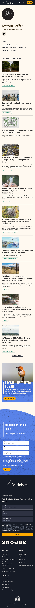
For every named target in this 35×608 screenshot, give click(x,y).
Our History (5, 557)
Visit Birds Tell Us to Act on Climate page (17, 382)
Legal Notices (9, 606)
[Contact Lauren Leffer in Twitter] (4, 34)
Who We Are (5, 554)
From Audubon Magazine (10, 258)
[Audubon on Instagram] (3, 542)
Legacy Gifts (5, 587)
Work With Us (23, 554)
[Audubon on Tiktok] (20, 542)
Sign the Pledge (9, 398)
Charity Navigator (17, 597)
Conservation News (8, 85)
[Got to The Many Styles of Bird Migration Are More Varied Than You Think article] (17, 249)
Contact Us (22, 562)
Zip (5, 446)
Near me (20, 2)
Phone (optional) (8, 452)
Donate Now (5, 584)
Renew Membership (7, 590)
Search (23, 2)
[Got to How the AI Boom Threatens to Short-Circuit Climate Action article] (17, 130)
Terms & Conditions (17, 465)
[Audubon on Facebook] (7, 542)
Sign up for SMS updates (26, 565)
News (4, 140)
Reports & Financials (8, 568)
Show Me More (16, 355)
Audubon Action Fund (8, 571)
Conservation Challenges (10, 170)
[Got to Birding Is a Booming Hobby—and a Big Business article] (17, 102)
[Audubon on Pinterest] (24, 542)
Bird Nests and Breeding (10, 232)
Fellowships (22, 557)
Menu (3, 2)
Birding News (6, 112)
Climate (5, 289)
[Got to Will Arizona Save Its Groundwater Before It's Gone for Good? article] (17, 74)
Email (5, 441)
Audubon (9, 2)
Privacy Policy (8, 465)
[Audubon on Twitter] (12, 542)
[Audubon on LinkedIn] (16, 542)
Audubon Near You (7, 579)
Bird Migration (7, 201)
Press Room (22, 559)
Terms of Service (15, 457)
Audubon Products (7, 581)
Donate (29, 2)
